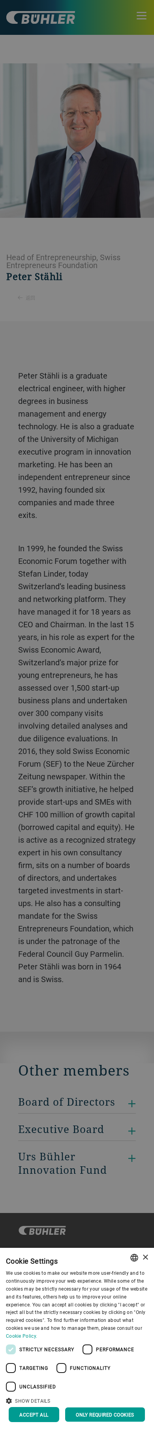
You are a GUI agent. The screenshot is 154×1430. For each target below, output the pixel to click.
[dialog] (77, 1339)
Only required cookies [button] (105, 1414)
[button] (77, 1400)
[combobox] (134, 1258)
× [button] (145, 1258)
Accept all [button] (33, 1414)
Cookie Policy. (21, 1336)
